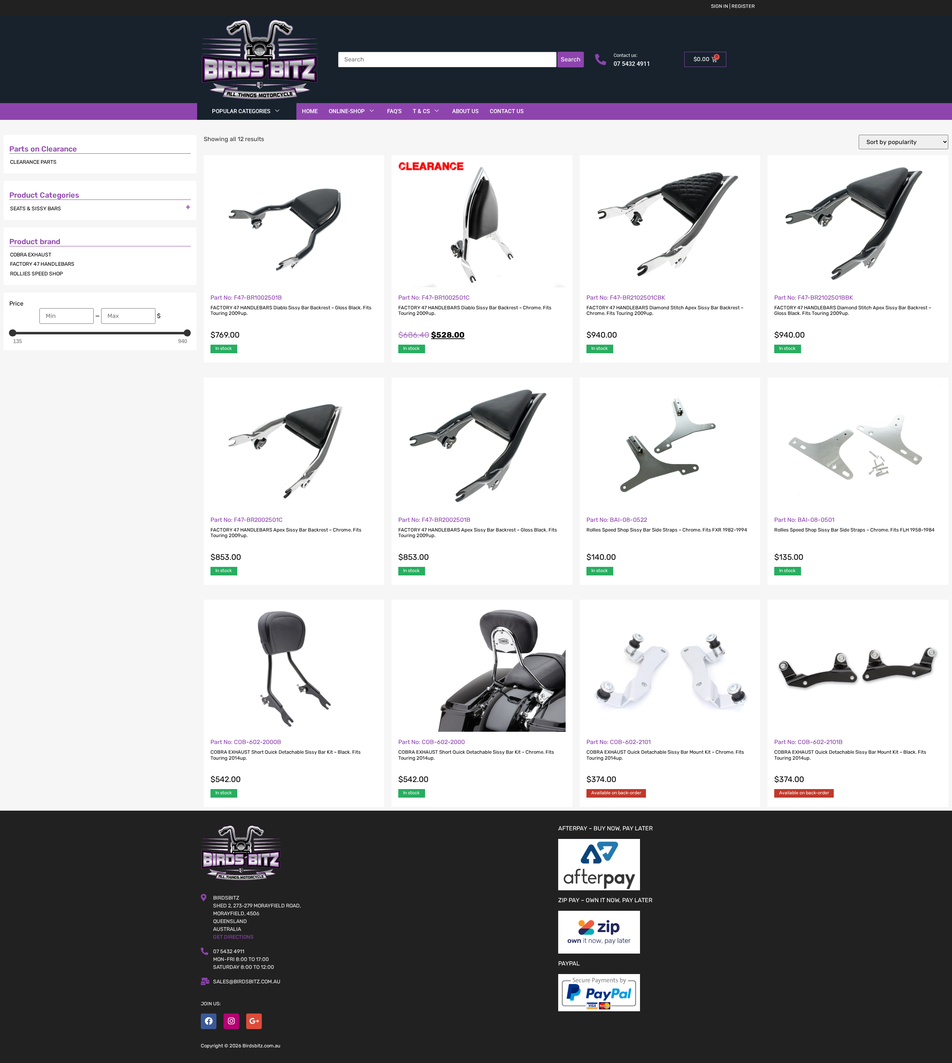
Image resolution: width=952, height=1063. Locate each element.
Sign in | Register (733, 6)
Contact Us (507, 111)
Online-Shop (347, 111)
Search (570, 59)
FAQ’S (394, 111)
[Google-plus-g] (254, 1021)
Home (310, 111)
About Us (465, 111)
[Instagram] (231, 1021)
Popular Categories (241, 111)
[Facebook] (208, 1021)
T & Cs (421, 111)
